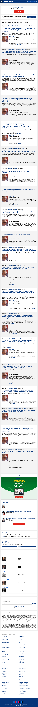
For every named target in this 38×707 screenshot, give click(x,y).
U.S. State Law (22, 666)
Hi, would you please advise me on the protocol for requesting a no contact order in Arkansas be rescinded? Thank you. (18, 100)
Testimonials (21, 693)
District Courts (4, 676)
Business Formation (5, 653)
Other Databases (5, 682)
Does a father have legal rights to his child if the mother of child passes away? (18, 190)
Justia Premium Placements (24, 686)
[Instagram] (18, 702)
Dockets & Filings (4, 677)
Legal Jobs (3, 683)
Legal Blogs (3, 685)
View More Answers (19, 360)
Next (19, 475)
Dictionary (21, 653)
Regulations (3, 671)
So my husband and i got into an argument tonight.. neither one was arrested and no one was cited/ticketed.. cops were (18, 292)
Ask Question (19, 546)
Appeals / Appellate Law (17, 72)
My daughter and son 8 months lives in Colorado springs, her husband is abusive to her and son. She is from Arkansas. (19, 249)
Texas (20, 677)
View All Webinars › (19, 523)
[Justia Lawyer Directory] (24, 702)
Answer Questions (31, 17)
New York (21, 676)
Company (16, 704)
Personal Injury (19, 25)
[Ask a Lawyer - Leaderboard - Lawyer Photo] (4, 559)
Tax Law (3, 662)
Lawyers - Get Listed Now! (19, 606)
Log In (31, 1)
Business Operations (5, 654)
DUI (19, 642)
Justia (20, 699)
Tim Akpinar (4, 571)
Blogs (20, 661)
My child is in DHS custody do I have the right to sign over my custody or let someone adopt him (19, 410)
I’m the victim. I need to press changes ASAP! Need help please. (18, 451)
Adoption (10, 49)
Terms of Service (24, 704)
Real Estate (3, 661)
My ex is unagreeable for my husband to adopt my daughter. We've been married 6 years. (17, 367)
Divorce (19, 49)
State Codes (21, 670)
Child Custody (14, 49)
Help (20, 704)
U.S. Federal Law (5, 666)
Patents (2, 690)
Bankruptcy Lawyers (5, 637)
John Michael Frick (6, 579)
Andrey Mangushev (6, 563)
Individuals (21, 636)
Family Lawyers (4, 645)
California (21, 673)
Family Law (16, 187)
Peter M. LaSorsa (6, 587)
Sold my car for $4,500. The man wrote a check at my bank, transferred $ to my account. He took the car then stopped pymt (18, 430)
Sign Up (35, 1)
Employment (3, 656)
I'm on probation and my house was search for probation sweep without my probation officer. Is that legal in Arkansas (19, 171)
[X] (22, 702)
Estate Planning (22, 644)
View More (18, 44)
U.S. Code (3, 670)
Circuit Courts (4, 674)
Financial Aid (21, 656)
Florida (20, 674)
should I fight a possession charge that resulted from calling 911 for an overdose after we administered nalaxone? (18, 126)
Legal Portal (12, 704)
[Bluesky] (21, 702)
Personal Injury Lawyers (5, 647)
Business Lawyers (4, 639)
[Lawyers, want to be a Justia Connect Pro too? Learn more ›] (12, 556)
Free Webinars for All (7, 502)
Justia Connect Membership (24, 683)
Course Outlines (22, 657)
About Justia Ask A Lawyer (8, 532)
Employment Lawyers (5, 642)
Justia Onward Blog (22, 691)
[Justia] (8, 1)
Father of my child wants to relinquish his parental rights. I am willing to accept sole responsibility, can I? (19, 341)
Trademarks (3, 691)
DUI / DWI (16, 265)
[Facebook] (16, 702)
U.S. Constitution (4, 668)
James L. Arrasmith (6, 556)
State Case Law (22, 671)
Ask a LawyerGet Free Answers (6, 542)
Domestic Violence (17, 96)
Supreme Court (4, 673)
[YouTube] (15, 702)
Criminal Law (14, 25)
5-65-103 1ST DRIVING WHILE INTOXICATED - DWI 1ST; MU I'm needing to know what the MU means (18, 267)
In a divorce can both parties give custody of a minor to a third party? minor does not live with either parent (19, 51)
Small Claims (25, 72)
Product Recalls (4, 688)
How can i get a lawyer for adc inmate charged (16, 234)
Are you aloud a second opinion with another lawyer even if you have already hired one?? (19, 211)
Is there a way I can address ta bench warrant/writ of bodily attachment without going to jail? (18, 75)
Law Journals (21, 659)
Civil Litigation (26, 25)
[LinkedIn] (14, 702)
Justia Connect (6, 704)
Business (3, 651)
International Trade (5, 659)
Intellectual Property (5, 657)
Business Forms (4, 686)
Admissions (21, 654)
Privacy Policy (30, 704)
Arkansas (32, 25)
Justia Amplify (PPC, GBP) (23, 690)
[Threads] (19, 702)
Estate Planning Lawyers (6, 644)
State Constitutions (22, 668)
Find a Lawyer (5, 599)
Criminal (20, 639)
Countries (3, 693)
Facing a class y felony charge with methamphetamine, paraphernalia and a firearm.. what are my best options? (18, 390)
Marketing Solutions (23, 682)
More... (2, 648)
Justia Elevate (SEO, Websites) (24, 688)
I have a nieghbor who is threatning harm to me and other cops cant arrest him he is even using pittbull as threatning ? (17, 316)
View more (34, 594)
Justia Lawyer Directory (23, 685)
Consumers (4, 534)
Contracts (10, 25)
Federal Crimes (17, 148)
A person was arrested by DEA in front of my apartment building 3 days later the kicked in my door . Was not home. (19, 150)
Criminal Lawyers (4, 641)
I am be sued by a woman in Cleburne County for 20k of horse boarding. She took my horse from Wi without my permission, (18, 30)
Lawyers (3, 536)
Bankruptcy (21, 637)
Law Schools (21, 651)
